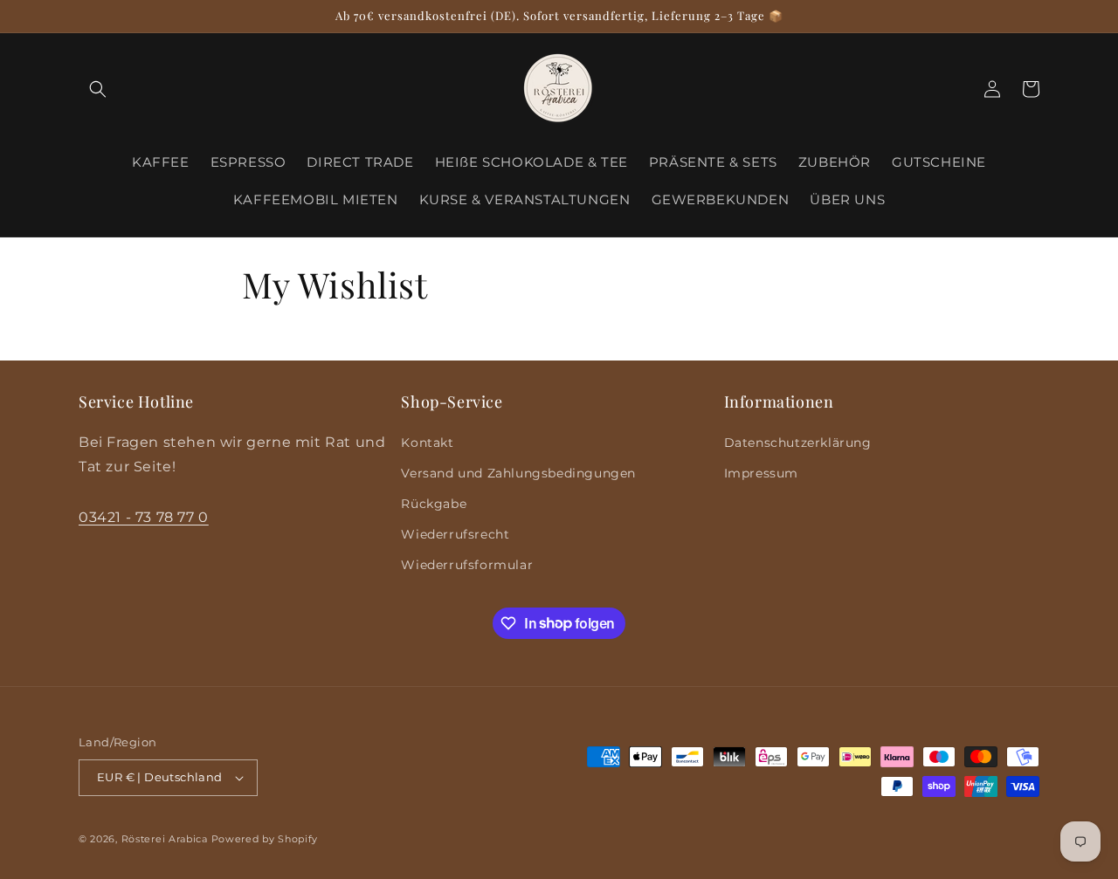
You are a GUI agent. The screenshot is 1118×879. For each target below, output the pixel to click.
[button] (98, 89)
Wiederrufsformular (467, 565)
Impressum (761, 473)
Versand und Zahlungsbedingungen (518, 473)
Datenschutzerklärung (798, 442)
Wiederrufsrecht (455, 534)
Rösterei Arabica (164, 839)
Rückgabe (433, 504)
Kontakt (427, 442)
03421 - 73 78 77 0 (144, 517)
